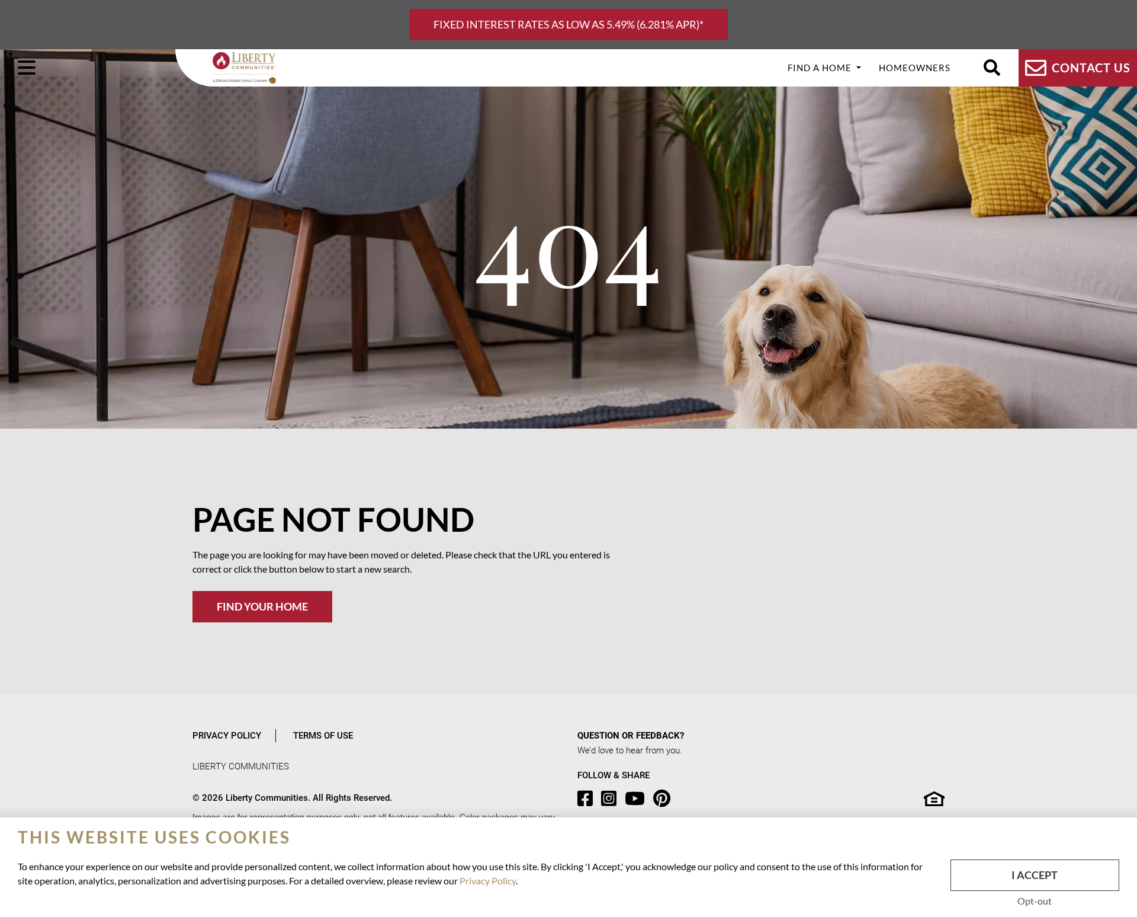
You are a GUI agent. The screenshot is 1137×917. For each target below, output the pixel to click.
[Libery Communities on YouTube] (638, 798)
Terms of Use (323, 735)
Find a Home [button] (821, 67)
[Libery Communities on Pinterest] (664, 798)
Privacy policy (226, 735)
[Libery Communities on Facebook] (588, 798)
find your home (262, 606)
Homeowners (914, 67)
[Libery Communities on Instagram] (611, 798)
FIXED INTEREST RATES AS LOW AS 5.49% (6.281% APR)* (568, 24)
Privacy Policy (488, 880)
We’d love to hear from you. (629, 750)
